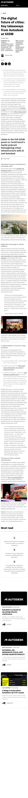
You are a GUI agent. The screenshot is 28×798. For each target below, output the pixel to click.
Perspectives (5, 47)
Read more (6, 158)
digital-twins (19, 48)
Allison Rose (8, 55)
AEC (10, 47)
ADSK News (4, 5)
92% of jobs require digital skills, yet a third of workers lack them (14, 368)
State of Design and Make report (15, 373)
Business (4, 45)
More (17, 5)
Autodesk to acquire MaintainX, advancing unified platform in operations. (14, 555)
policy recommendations (15, 477)
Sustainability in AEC (7, 44)
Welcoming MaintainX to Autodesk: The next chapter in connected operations (14, 543)
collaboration (19, 44)
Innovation (10, 45)
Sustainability (9, 50)
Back (4, 13)
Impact (3, 48)
